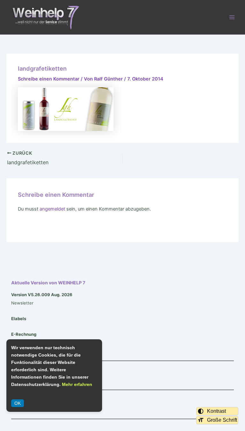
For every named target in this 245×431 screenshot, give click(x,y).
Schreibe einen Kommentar (48, 79)
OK (17, 403)
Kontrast (216, 411)
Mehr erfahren (77, 384)
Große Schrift (222, 420)
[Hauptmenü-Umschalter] (232, 17)
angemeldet (52, 209)
